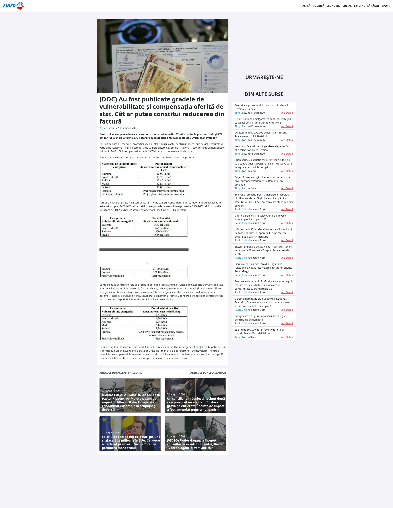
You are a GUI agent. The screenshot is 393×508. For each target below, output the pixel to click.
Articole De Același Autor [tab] (208, 372)
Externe (359, 6)
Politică (318, 6)
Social (347, 6)
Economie (333, 6)
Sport (386, 6)
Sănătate (373, 6)
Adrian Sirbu (107, 128)
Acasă (306, 6)
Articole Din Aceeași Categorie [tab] (120, 372)
